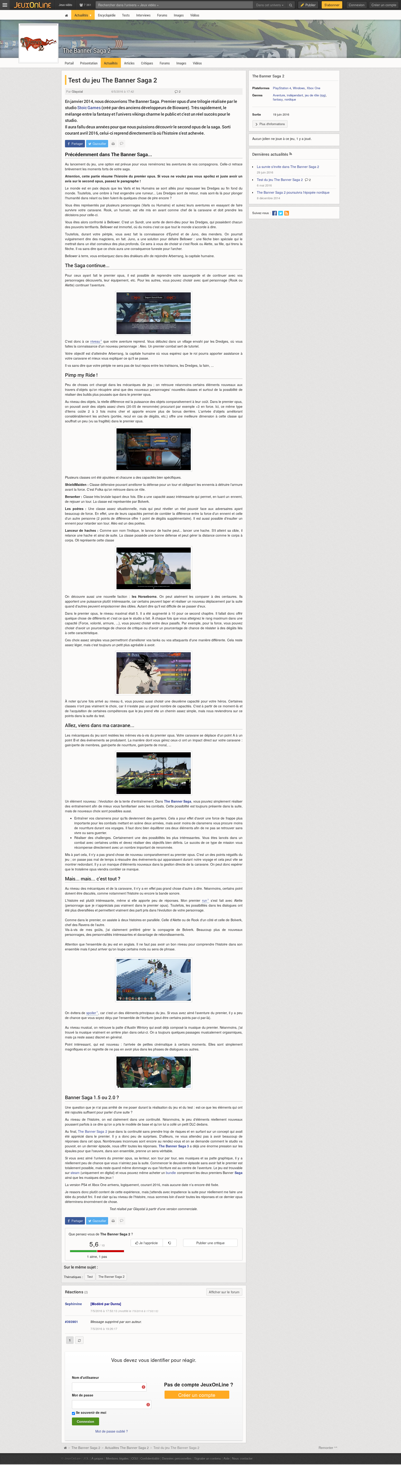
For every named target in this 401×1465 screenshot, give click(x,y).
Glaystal (77, 91)
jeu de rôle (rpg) (315, 95)
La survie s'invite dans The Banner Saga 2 (288, 166)
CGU (134, 1458)
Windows (299, 88)
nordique (290, 99)
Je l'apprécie (148, 1242)
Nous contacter (242, 1458)
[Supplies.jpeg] (153, 449)
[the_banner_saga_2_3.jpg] (153, 568)
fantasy (278, 99)
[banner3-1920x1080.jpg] (153, 773)
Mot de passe (82, 1395)
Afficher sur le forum (224, 1292)
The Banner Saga (177, 801)
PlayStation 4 (282, 88)
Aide (226, 1458)
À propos (97, 1458)
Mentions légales (117, 1458)
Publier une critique (210, 1242)
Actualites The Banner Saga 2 (127, 1447)
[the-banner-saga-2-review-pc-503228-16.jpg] (153, 980)
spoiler (91, 1012)
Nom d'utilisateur (85, 1377)
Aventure (279, 95)
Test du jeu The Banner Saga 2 (280, 179)
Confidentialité (149, 1458)
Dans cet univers (269, 5)
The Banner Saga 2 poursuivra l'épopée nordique (293, 192)
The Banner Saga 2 (87, 50)
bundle (171, 1172)
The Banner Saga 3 (174, 1146)
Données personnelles (177, 1458)
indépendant (295, 95)
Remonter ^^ (328, 1447)
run (204, 900)
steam (75, 1172)
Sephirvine (73, 1303)
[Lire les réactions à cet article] (121, 143)
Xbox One (313, 88)
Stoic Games (89, 107)
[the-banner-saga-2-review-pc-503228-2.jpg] (153, 313)
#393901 (71, 1321)
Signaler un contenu (207, 1458)
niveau (95, 341)
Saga (239, 1172)
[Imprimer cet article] (113, 143)
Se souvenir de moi (91, 1412)
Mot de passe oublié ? (111, 1431)
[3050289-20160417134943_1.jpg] (153, 1072)
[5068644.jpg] (153, 673)
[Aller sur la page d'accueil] (65, 1447)
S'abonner (332, 5)
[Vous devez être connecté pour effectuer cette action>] (170, 1243)
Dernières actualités (270, 154)
